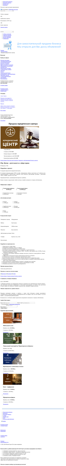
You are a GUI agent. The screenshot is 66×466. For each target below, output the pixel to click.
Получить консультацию (12, 160)
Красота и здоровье (5, 63)
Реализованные (4, 78)
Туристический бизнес (6, 72)
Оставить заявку (4, 85)
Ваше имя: (3, 302)
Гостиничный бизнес (5, 62)
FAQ (4, 417)
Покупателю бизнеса (7, 1)
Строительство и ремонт (6, 69)
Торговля (3, 70)
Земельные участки (5, 75)
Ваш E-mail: (20, 302)
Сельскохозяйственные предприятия (6, 77)
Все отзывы (3, 110)
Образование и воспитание (7, 66)
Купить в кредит (34, 160)
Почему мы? (6, 3)
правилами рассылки (13, 9)
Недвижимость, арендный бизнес (8, 74)
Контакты (5, 5)
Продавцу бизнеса (7, 2)
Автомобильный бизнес (6, 61)
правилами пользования (14, 304)
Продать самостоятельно (8, 419)
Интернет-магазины (5, 60)
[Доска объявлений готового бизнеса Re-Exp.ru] (33, 49)
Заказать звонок (4, 27)
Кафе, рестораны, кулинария (7, 64)
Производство (4, 67)
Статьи (4, 415)
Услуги (2, 71)
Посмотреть (5, 332)
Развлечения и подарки (6, 68)
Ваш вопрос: (3, 306)
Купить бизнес (4, 160)
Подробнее (3, 120)
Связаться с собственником (24, 160)
